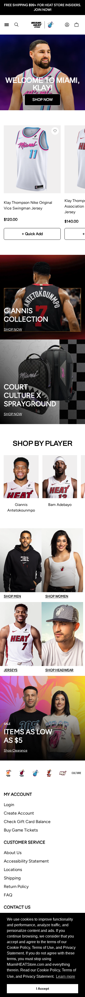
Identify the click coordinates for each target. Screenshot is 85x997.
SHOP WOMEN (56, 596)
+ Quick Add (32, 234)
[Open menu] (6, 25)
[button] (55, 131)
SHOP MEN (12, 596)
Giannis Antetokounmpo (21, 507)
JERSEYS (10, 670)
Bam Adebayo (60, 504)
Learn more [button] (65, 976)
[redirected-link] (42, 72)
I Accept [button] (42, 988)
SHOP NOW (42, 99)
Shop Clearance (15, 751)
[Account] (67, 24)
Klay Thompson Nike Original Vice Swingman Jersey (28, 205)
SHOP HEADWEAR (59, 670)
